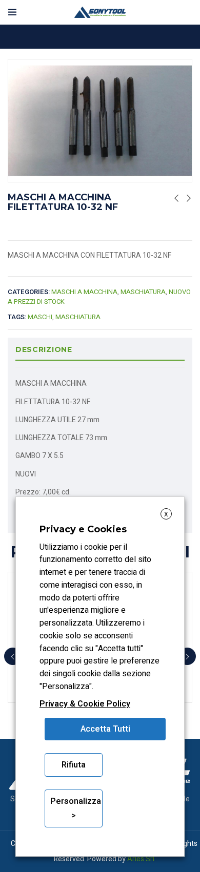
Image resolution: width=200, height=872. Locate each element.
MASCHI (40, 317)
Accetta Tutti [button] (105, 729)
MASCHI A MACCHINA (84, 292)
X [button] (166, 514)
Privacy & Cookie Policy (84, 704)
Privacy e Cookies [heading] (83, 529)
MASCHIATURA (143, 292)
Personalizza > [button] (75, 808)
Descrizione (43, 349)
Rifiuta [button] (74, 765)
